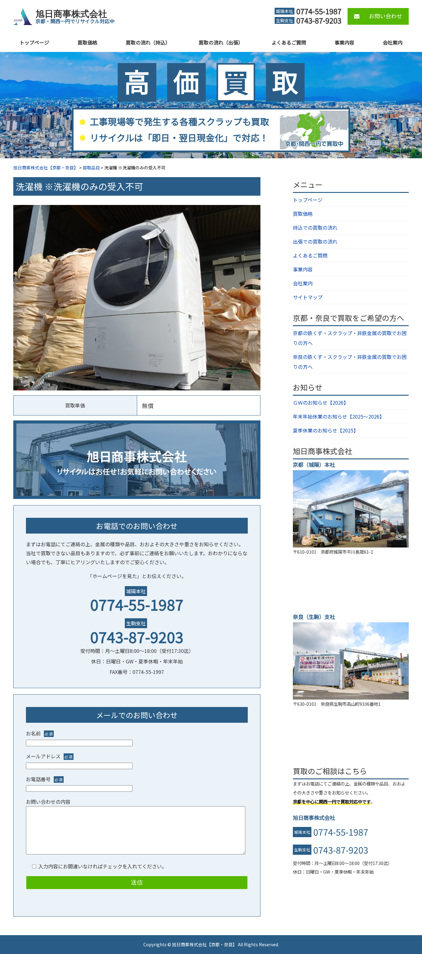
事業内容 (344, 42)
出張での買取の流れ (315, 241)
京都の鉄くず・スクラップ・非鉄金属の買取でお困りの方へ (350, 338)
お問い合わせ (385, 16)
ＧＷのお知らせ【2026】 (320, 402)
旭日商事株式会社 (71, 14)
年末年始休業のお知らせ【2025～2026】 (338, 416)
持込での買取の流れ (315, 227)
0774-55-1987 (137, 604)
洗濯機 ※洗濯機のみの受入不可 (79, 186)
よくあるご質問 (289, 42)
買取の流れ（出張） (221, 42)
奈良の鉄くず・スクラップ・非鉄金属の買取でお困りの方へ (350, 361)
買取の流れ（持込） (148, 42)
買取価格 (87, 42)
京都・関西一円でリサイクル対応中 (75, 21)
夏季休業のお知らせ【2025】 (325, 430)
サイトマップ (308, 297)
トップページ (34, 42)
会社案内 (393, 42)
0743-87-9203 (137, 636)
